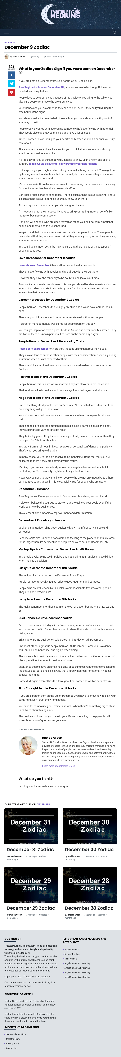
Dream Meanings (72, 954)
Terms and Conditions (16, 1034)
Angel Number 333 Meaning (77, 972)
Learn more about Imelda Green (58, 766)
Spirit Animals (70, 959)
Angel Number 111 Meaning (77, 963)
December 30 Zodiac (89, 849)
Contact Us (11, 1048)
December (43, 804)
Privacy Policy (12, 1043)
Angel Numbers (71, 949)
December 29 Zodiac (31, 908)
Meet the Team (13, 1039)
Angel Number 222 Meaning (77, 968)
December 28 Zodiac (89, 908)
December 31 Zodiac (30, 849)
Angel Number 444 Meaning (77, 977)
